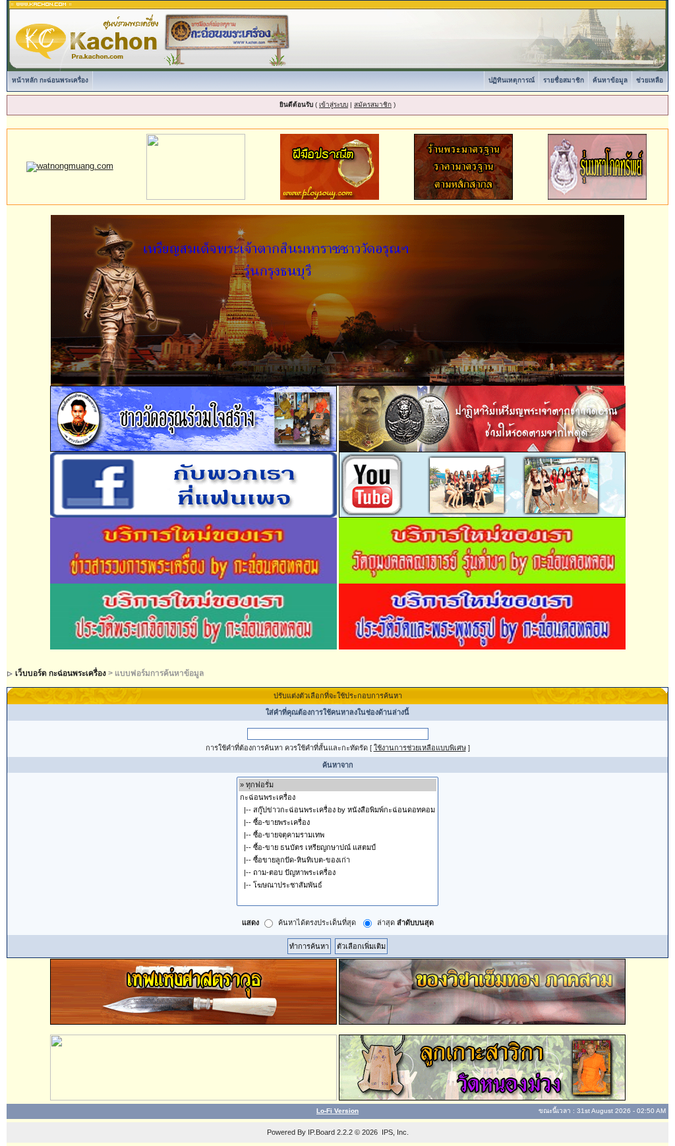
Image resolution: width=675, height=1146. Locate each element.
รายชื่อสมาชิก (563, 80)
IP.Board (321, 1132)
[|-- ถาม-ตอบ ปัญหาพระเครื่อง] (337, 872)
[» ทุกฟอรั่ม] (337, 785)
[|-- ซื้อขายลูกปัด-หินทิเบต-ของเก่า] (337, 860)
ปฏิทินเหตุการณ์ (511, 80)
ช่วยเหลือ (649, 80)
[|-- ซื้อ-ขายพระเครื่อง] (337, 822)
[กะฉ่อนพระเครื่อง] (337, 797)
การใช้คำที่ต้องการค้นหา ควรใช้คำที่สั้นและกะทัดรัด (287, 748)
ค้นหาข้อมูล (610, 80)
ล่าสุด (405, 923)
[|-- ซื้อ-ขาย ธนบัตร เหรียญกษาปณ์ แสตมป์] (337, 847)
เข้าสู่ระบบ (333, 104)
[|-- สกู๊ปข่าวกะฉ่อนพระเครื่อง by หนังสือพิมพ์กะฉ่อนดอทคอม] (337, 810)
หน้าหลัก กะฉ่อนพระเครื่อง (50, 80)
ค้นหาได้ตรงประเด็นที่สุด (317, 923)
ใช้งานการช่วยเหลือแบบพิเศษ (420, 748)
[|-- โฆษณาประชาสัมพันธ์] (337, 885)
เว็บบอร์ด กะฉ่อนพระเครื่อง (60, 673)
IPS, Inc (394, 1132)
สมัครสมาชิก (373, 104)
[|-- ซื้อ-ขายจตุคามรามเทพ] (337, 835)
